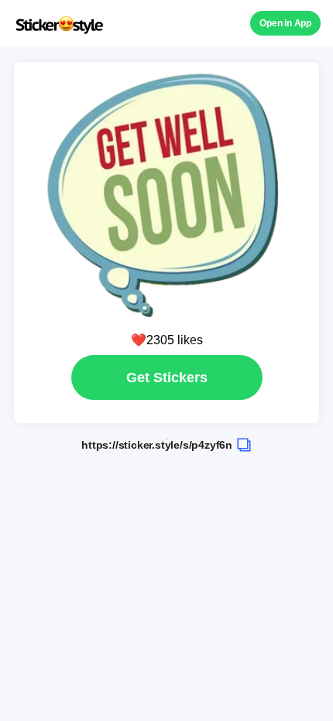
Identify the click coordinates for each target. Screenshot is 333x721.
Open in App (285, 23)
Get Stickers (167, 377)
